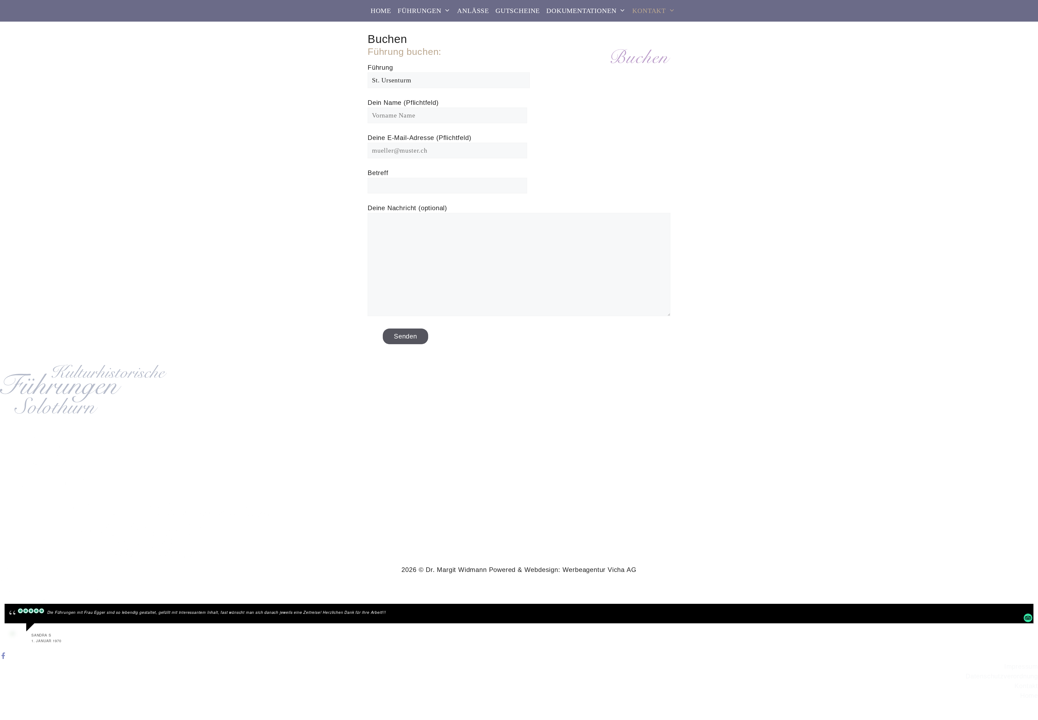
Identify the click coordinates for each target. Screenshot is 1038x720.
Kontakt (649, 10)
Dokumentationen (581, 10)
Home (381, 10)
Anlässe (473, 10)
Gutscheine (517, 10)
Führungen (419, 10)
